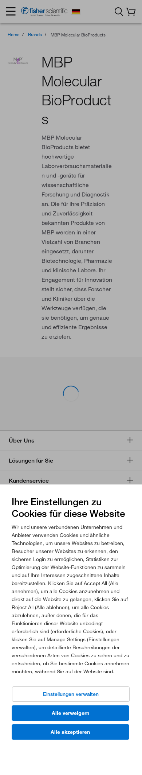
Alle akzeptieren (70, 732)
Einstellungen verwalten (71, 694)
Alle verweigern (70, 713)
